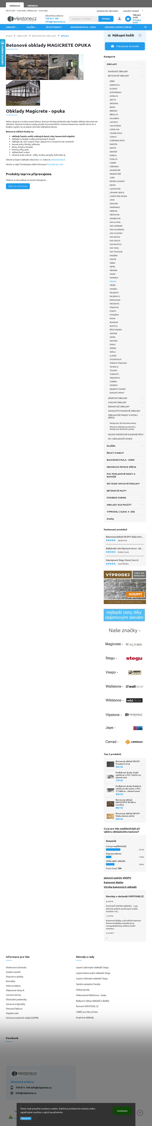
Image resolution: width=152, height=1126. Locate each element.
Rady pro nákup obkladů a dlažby (92, 1000)
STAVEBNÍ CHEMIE (116, 497)
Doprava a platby (14, 976)
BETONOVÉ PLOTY (116, 490)
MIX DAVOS (115, 237)
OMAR (112, 274)
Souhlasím (122, 1110)
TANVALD (114, 366)
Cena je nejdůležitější (116, 846)
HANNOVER (115, 170)
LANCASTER (115, 188)
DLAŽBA (111, 445)
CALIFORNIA (115, 125)
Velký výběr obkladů (115, 861)
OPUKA (113, 281)
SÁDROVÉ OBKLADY (117, 398)
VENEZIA (114, 385)
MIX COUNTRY (116, 233)
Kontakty (10, 981)
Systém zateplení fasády (88, 984)
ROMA (112, 318)
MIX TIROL (114, 248)
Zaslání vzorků (131, 11)
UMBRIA (113, 381)
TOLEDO (113, 370)
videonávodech (58, 159)
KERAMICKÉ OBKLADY (118, 406)
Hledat (106, 18)
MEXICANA (114, 214)
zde (41, 159)
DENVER (113, 151)
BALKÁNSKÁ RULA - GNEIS (120, 459)
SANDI (112, 337)
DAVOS (113, 148)
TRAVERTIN (115, 377)
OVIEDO (113, 289)
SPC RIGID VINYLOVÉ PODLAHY (123, 483)
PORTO (113, 311)
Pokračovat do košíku (127, 46)
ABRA (112, 81)
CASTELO (114, 122)
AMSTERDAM (115, 92)
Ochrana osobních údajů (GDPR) (22, 1017)
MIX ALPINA (115, 222)
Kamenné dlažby (113, 882)
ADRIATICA (115, 85)
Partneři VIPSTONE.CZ (87, 1006)
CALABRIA (114, 118)
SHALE (113, 344)
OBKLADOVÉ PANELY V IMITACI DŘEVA (123, 416)
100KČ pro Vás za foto (87, 1011)
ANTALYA (114, 96)
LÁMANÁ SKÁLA (117, 192)
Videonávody (82, 989)
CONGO (113, 136)
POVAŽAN (114, 314)
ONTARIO (114, 277)
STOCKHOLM (115, 359)
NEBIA (112, 263)
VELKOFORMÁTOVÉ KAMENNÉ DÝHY (125, 434)
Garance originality (15, 1004)
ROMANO (114, 322)
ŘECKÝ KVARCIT (115, 452)
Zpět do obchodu (18, 186)
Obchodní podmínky (16, 999)
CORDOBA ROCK (117, 140)
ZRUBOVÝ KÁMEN (118, 389)
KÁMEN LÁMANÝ (117, 181)
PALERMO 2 (115, 296)
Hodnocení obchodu (107, 11)
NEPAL (113, 266)
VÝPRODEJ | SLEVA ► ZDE (121, 511)
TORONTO (114, 374)
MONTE (113, 259)
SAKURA (113, 333)
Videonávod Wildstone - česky (91, 995)
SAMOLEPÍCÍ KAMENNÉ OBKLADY (124, 410)
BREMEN (113, 110)
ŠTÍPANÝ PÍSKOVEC (118, 363)
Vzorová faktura (14, 1008)
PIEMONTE (114, 303)
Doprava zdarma (113, 853)
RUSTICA (114, 326)
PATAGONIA (115, 300)
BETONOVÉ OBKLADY (118, 75)
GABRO (113, 162)
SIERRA (113, 348)
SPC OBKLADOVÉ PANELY (120, 438)
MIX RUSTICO (116, 244)
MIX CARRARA (116, 225)
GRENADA (114, 166)
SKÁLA (113, 351)
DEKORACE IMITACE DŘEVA (121, 466)
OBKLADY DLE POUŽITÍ (119, 504)
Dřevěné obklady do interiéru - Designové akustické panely (123, 427)
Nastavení (26, 1118)
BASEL (112, 107)
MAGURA (114, 203)
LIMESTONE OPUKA (118, 196)
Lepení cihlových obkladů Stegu (92, 978)
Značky (110, 518)
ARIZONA (114, 103)
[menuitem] (14, 27)
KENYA (113, 185)
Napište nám (12, 1013)
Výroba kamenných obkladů (120, 887)
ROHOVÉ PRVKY (117, 392)
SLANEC (113, 355)
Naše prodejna (13, 985)
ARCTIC (113, 99)
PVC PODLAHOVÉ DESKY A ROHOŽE (121, 475)
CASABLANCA (116, 133)
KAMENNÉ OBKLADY (118, 71)
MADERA (114, 255)
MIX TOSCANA (116, 251)
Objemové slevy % (15, 990)
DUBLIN (113, 155)
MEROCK (114, 211)
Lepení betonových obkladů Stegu (93, 973)
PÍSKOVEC (114, 307)
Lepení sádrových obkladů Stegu (92, 967)
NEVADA (113, 270)
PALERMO (114, 292)
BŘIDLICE (114, 114)
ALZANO (113, 88)
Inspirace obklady (85, 1017)
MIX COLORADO (117, 229)
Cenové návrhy (13, 994)
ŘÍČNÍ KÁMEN (116, 329)
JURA (112, 177)
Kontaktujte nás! (55, 164)
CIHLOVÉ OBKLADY (117, 402)
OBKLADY (112, 64)
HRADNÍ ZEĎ (115, 174)
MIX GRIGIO (115, 240)
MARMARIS (115, 207)
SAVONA (114, 340)
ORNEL (113, 285)
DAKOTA (113, 144)
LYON (112, 199)
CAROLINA (114, 129)
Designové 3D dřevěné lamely (123, 423)
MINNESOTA (115, 218)
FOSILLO (113, 159)
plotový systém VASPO (117, 877)
